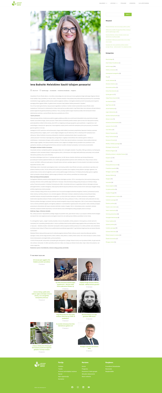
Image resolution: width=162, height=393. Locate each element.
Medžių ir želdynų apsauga (113, 144)
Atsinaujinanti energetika (112, 73)
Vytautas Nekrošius (111, 231)
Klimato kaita (109, 119)
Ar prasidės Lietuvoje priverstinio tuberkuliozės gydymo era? (65, 325)
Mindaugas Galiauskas (111, 147)
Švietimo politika (110, 203)
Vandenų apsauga (110, 228)
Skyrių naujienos (110, 186)
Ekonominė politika (111, 87)
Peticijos (108, 161)
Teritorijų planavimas (111, 214)
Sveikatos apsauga (111, 200)
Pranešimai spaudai (111, 168)
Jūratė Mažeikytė (110, 108)
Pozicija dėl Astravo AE (112, 165)
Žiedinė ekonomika (111, 238)
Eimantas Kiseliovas (111, 84)
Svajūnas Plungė (110, 193)
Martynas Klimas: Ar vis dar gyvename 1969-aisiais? (89, 316)
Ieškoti (128, 14)
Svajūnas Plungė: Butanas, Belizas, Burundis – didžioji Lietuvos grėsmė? (89, 284)
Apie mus (113, 3)
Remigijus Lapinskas (111, 172)
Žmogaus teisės (110, 242)
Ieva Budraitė (53, 91)
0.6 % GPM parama (144, 3)
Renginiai (108, 179)
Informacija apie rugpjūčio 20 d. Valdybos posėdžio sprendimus (41, 261)
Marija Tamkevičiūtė (111, 136)
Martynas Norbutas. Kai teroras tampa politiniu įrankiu (118, 27)
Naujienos (102, 3)
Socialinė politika (110, 189)
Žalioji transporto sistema (112, 235)
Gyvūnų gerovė (110, 94)
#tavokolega (109, 59)
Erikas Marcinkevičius (111, 91)
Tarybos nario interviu (111, 207)
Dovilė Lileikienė (110, 80)
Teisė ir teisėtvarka (111, 210)
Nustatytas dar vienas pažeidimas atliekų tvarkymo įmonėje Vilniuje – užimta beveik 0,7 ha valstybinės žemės (118, 46)
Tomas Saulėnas (110, 221)
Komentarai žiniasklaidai (63, 91)
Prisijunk (123, 3)
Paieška (107, 12)
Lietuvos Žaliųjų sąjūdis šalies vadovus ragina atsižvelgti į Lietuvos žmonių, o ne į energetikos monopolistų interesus (42, 295)
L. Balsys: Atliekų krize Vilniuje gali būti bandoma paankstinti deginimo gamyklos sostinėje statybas (41, 348)
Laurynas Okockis (110, 126)
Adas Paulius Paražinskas (112, 63)
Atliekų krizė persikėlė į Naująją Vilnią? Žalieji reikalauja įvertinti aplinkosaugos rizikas (118, 31)
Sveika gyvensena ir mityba (113, 196)
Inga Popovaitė (110, 105)
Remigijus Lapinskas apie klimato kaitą (89, 348)
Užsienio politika (110, 224)
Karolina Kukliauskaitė (111, 115)
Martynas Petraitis (110, 140)
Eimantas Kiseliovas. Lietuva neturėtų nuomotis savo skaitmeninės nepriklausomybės (117, 36)
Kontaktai (132, 3)
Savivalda (108, 182)
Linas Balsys (109, 130)
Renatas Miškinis (110, 175)
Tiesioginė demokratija (112, 217)
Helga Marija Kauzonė (111, 98)
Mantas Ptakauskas (111, 133)
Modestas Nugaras (110, 151)
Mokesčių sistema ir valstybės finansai (115, 154)
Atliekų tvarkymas (110, 70)
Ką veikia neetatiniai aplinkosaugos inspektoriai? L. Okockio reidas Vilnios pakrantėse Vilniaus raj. (65, 284)
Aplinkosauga (45, 91)
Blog (107, 77)
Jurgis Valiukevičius (111, 112)
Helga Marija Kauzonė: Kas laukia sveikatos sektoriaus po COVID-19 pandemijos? (65, 316)
